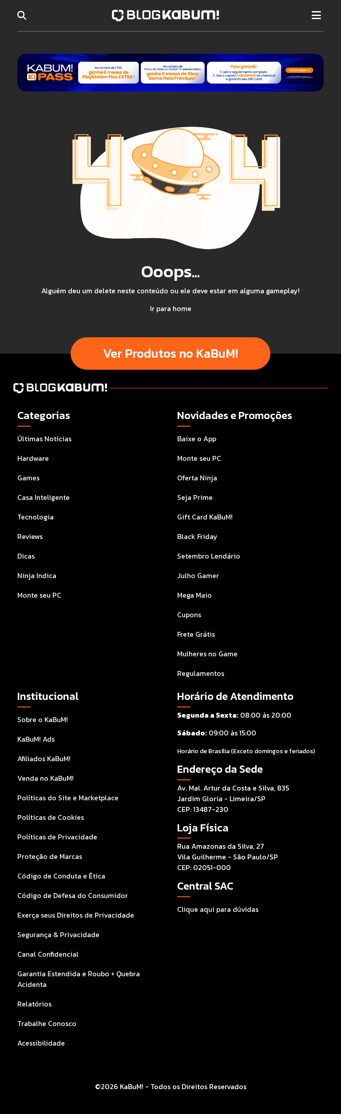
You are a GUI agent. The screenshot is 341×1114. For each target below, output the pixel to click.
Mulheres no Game (207, 653)
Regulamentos (200, 673)
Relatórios (34, 1003)
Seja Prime (195, 497)
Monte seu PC (39, 595)
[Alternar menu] (316, 15)
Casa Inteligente (43, 497)
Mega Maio (194, 595)
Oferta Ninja (197, 477)
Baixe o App (196, 438)
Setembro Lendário (208, 556)
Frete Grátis (196, 634)
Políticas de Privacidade (57, 836)
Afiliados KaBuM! (44, 758)
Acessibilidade (41, 1043)
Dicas (26, 556)
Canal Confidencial (48, 954)
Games (28, 477)
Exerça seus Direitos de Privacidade (75, 915)
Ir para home (170, 308)
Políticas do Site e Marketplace (68, 797)
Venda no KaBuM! (45, 778)
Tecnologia (35, 516)
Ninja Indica (36, 575)
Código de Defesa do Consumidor (72, 895)
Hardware (33, 458)
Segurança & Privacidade (58, 934)
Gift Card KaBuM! (205, 516)
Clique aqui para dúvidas (217, 909)
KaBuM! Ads (36, 739)
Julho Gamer (198, 575)
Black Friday (197, 536)
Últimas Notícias (44, 438)
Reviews (30, 536)
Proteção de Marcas (49, 856)
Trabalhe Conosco (46, 1023)
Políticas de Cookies (50, 817)
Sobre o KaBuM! (42, 719)
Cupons (189, 614)
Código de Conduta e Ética (61, 875)
